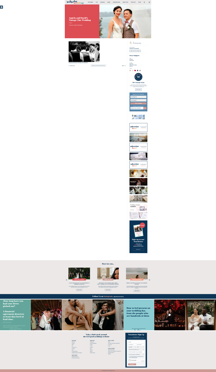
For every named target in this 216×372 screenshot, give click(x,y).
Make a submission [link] (111, 349)
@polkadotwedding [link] (119, 296)
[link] (1, 7)
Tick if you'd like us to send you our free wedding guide (136, 357)
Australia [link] (131, 63)
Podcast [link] (133, 2)
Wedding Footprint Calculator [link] (77, 352)
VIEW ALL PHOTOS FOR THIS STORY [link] (98, 65)
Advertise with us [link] (111, 352)
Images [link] (91, 344)
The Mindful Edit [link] (74, 351)
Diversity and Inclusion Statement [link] (114, 343)
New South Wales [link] (133, 65)
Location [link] (91, 347)
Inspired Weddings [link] (78, 25)
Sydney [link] (131, 66)
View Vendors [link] (138, 103)
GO (145, 108)
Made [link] (108, 2)
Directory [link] (125, 2)
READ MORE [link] (138, 89)
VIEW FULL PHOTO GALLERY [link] (135, 50)
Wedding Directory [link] (75, 356)
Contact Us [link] (110, 344)
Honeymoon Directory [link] (76, 357)
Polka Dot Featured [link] (79, 279)
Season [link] (91, 351)
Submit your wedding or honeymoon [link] (114, 351)
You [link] (97, 2)
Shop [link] (139, 2)
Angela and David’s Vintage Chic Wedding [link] (78, 62)
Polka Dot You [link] (108, 279)
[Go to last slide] (67, 280)
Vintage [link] (131, 59)
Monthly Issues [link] (92, 352)
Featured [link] (90, 2)
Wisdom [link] (102, 2)
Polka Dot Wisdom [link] (137, 279)
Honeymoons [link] (116, 2)
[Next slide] (149, 280)
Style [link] (91, 348)
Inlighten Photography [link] (134, 48)
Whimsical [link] (131, 60)
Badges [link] (109, 353)
